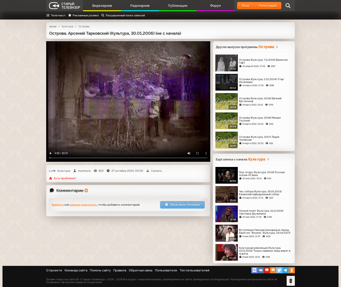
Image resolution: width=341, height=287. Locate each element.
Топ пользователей (194, 270)
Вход (245, 5)
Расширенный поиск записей (125, 15)
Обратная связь (141, 270)
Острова (84, 26)
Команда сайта (76, 270)
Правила (119, 270)
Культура (67, 26)
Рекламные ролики (86, 15)
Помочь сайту (100, 270)
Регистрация (268, 5)
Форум (215, 5)
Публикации (177, 5)
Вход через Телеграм (185, 204)
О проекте (54, 270)
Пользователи (166, 270)
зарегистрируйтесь (83, 204)
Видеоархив (102, 5)
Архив (52, 26)
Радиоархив (140, 5)
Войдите (58, 204)
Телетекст (58, 15)
